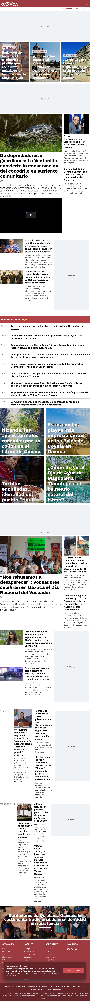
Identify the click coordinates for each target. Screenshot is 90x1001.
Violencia (45, 986)
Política (5, 960)
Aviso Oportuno (52, 960)
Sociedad (6, 954)
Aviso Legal (65, 986)
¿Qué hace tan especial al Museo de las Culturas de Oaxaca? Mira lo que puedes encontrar (45, 67)
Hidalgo (27, 949)
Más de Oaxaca (9, 48)
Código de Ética (33, 986)
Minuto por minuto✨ (14, 319)
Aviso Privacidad (78, 986)
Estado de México (31, 951)
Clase (48, 951)
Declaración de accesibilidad (49, 989)
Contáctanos (20, 986)
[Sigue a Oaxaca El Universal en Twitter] (73, 949)
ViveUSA (49, 954)
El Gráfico (50, 949)
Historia (32, 989)
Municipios (6, 957)
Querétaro (28, 957)
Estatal (5, 949)
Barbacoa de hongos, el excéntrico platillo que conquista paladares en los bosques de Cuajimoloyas (14, 65)
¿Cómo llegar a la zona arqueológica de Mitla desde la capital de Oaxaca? (75, 69)
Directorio (9, 986)
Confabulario (51, 957)
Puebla (27, 960)
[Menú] (87, 3)
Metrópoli (6, 951)
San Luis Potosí (30, 954)
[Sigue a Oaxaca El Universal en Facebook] (69, 949)
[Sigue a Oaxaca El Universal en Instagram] (77, 949)
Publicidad (55, 986)
